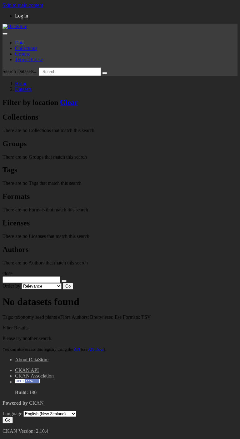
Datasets (23, 89)
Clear (69, 102)
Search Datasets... (20, 71)
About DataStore (31, 359)
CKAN (36, 403)
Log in (21, 15)
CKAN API (27, 370)
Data (19, 42)
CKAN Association (34, 375)
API (77, 349)
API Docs (96, 349)
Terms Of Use (29, 59)
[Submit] (104, 73)
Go (68, 286)
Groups (22, 54)
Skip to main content (22, 5)
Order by (11, 286)
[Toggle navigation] (5, 34)
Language (12, 413)
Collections (26, 48)
